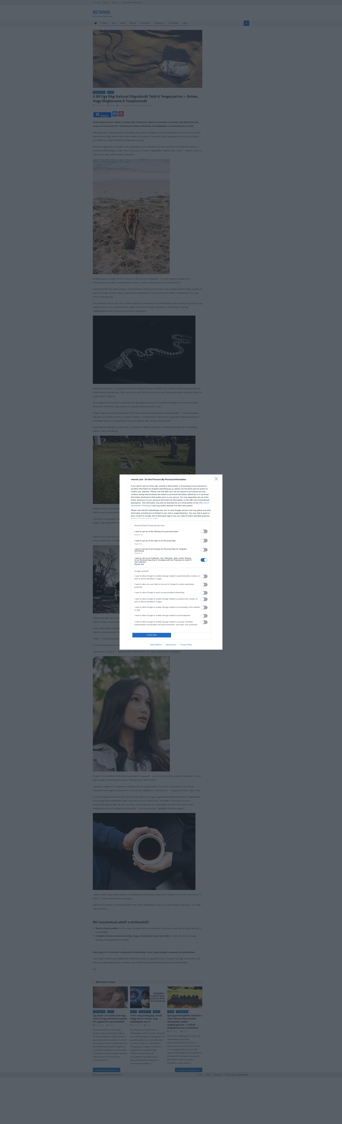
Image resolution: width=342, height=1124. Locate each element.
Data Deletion (156, 645)
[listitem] (171, 525)
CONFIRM (152, 635)
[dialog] (171, 562)
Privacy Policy (186, 645)
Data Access (171, 645)
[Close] (217, 479)
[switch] (204, 531)
